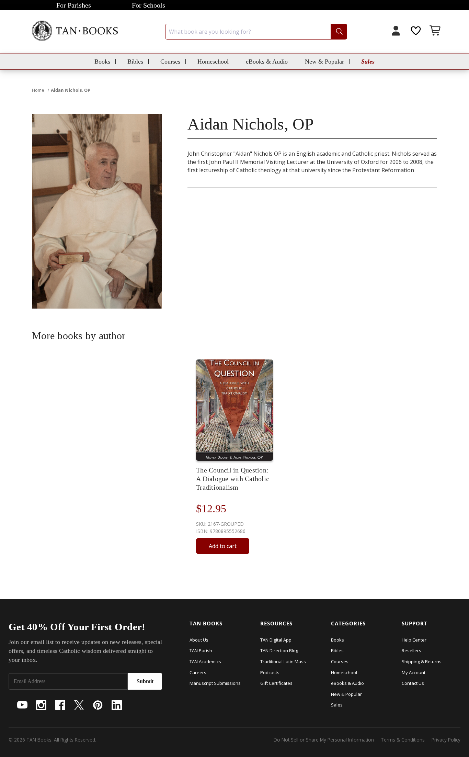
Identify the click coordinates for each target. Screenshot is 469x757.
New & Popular (324, 61)
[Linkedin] (117, 705)
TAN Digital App (275, 640)
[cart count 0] (436, 31)
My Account (413, 672)
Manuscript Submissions (215, 683)
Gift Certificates (276, 683)
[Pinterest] (98, 705)
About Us (199, 640)
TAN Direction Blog (279, 650)
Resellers (411, 650)
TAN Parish (201, 650)
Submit (145, 681)
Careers (198, 672)
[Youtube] (22, 705)
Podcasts (269, 672)
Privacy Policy (446, 739)
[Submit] (339, 31)
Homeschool (213, 61)
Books (102, 61)
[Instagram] (41, 705)
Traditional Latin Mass (283, 661)
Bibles (135, 61)
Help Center (414, 640)
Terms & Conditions (403, 739)
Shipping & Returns (422, 661)
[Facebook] (60, 705)
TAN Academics (205, 661)
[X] (79, 705)
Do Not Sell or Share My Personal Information (324, 739)
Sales (368, 61)
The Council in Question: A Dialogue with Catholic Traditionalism (232, 478)
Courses (170, 61)
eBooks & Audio (267, 61)
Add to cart (223, 546)
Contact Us (413, 683)
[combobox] (256, 32)
